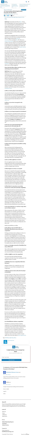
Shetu (15, 337)
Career (3, 413)
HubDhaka (7, 337)
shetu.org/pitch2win (22, 335)
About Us (4, 411)
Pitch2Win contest (8, 88)
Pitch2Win (7, 63)
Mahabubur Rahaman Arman (12, 372)
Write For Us (4, 416)
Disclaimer (4, 423)
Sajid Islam (11, 337)
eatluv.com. (7, 100)
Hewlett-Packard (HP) (9, 41)
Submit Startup (5, 425)
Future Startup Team (9, 14)
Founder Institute (22, 47)
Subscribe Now (12, 360)
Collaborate (4, 414)
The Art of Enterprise (8, 9)
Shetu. (21, 21)
